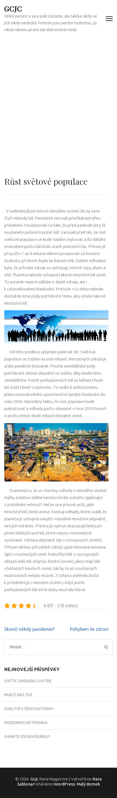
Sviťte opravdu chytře (28, 681)
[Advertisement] (58, 98)
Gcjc (13, 8)
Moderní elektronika (25, 722)
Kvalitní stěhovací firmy (29, 708)
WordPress (64, 784)
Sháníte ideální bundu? (27, 736)
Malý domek (88, 784)
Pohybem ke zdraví (89, 629)
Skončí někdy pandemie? (29, 629)
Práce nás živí (18, 695)
